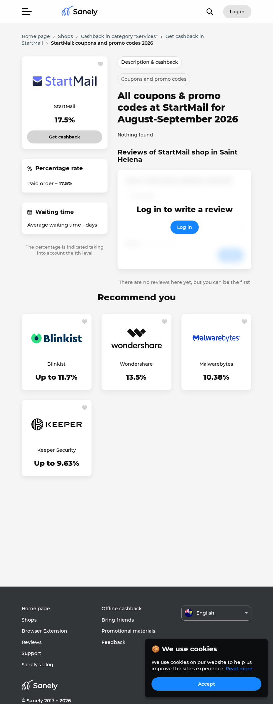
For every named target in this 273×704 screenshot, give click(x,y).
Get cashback (65, 134)
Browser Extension (44, 631)
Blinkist (56, 364)
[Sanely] (80, 12)
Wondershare (136, 364)
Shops (29, 620)
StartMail (64, 106)
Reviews (32, 642)
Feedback (114, 642)
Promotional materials (128, 631)
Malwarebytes (216, 364)
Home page (36, 609)
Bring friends (118, 620)
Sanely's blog (37, 665)
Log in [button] (237, 12)
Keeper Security (56, 450)
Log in (184, 227)
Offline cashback (122, 609)
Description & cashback (149, 62)
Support (31, 653)
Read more (239, 669)
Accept (206, 684)
